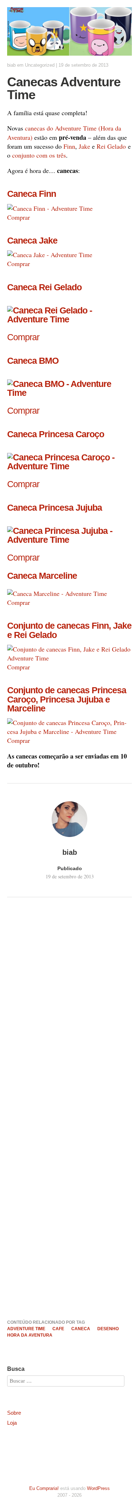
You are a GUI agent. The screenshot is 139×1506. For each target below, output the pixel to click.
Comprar (18, 217)
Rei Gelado (111, 146)
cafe (58, 1328)
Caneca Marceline (42, 576)
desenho (108, 1328)
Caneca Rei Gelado (44, 287)
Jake (84, 146)
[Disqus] (69, 1011)
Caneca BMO (32, 361)
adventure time (26, 1328)
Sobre (14, 1413)
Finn (69, 146)
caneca (80, 1328)
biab (11, 65)
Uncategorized (40, 65)
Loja (12, 1423)
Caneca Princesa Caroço (55, 434)
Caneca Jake (32, 240)
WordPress (98, 1488)
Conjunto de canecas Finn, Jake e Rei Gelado (69, 630)
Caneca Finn (31, 194)
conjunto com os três (39, 155)
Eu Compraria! (44, 1488)
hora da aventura (29, 1335)
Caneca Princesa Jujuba (54, 507)
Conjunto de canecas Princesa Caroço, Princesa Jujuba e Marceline (66, 699)
